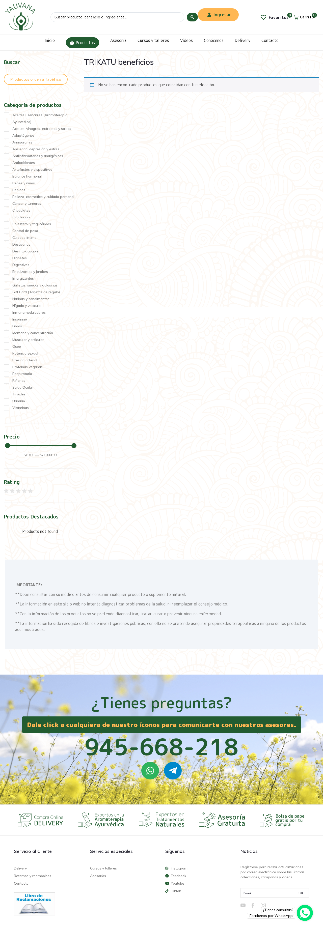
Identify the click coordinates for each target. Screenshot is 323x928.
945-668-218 (161, 747)
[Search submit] (192, 17)
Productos (85, 42)
